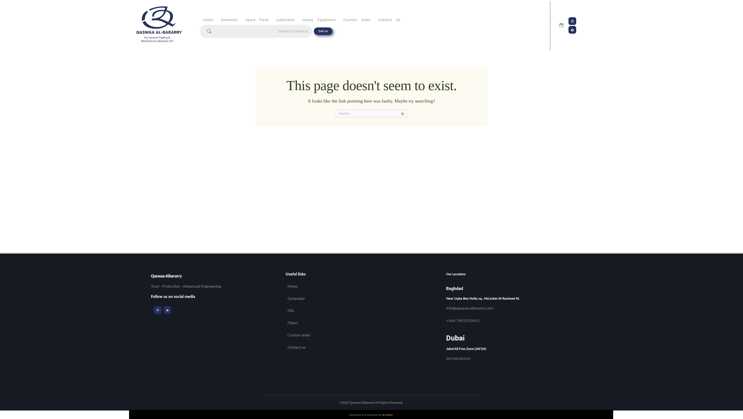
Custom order (357, 20)
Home (208, 20)
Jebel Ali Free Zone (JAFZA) (466, 349)
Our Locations (456, 274)
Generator (229, 20)
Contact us (389, 20)
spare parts (257, 20)
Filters (293, 323)
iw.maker (387, 414)
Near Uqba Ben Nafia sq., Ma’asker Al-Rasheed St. (483, 298)
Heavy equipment (319, 20)
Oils (291, 311)
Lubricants (286, 20)
